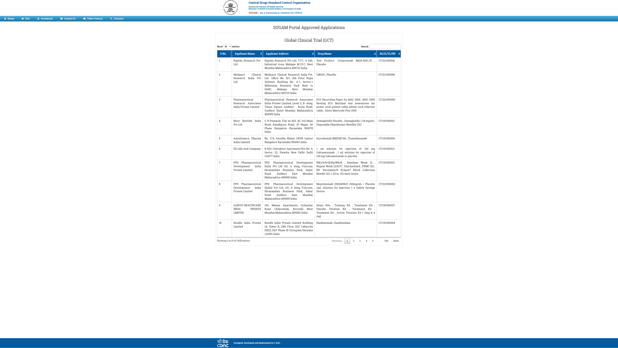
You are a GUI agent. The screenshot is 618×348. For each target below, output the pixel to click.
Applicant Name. (245, 53)
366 (386, 240)
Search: (365, 46)
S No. (223, 53)
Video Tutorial (95, 18)
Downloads (47, 18)
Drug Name (325, 53)
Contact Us (70, 18)
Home (11, 18)
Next (396, 240)
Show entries (228, 46)
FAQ (27, 18)
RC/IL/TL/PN (387, 53)
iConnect (118, 18)
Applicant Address (277, 53)
